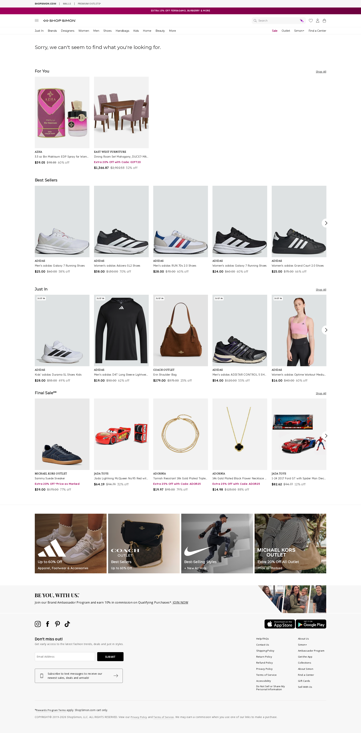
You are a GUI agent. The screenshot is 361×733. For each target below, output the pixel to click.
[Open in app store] (280, 627)
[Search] (279, 20)
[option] (62, 121)
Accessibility (263, 681)
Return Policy (264, 656)
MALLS (67, 3)
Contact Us (262, 644)
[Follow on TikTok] (67, 626)
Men (96, 30)
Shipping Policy (265, 650)
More (172, 30)
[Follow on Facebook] (48, 626)
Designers (67, 30)
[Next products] (326, 223)
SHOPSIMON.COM (45, 3)
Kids (136, 30)
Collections (304, 662)
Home (147, 30)
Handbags (122, 30)
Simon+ (299, 30)
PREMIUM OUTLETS (89, 3)
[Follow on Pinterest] (58, 626)
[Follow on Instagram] (38, 626)
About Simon (305, 669)
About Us (303, 638)
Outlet (286, 30)
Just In (39, 30)
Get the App (305, 656)
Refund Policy (264, 662)
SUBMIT (110, 657)
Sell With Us (305, 687)
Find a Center (317, 30)
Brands (52, 30)
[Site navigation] (37, 21)
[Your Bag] (324, 21)
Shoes (107, 30)
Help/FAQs (262, 638)
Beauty (160, 30)
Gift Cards (304, 681)
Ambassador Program (311, 650)
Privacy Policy (264, 669)
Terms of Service (266, 675)
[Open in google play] (311, 627)
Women (83, 30)
